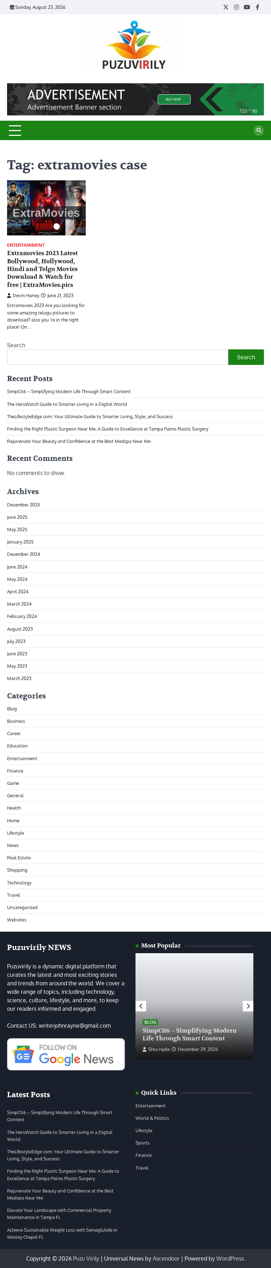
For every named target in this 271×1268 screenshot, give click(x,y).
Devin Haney (26, 295)
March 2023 (19, 678)
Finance (15, 771)
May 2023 (17, 666)
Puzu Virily (86, 1258)
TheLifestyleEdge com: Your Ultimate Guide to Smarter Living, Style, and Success (90, 416)
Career (14, 733)
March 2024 (19, 604)
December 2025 (23, 504)
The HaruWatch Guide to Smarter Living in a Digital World (67, 404)
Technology (19, 882)
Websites (16, 920)
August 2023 (20, 629)
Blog (12, 708)
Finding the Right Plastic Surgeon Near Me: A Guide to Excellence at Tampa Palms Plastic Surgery (107, 429)
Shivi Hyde (159, 1049)
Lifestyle (15, 833)
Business (16, 721)
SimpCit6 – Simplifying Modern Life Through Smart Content (69, 391)
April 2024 (18, 591)
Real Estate (19, 857)
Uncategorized (22, 907)
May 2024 (17, 579)
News (13, 845)
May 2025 (17, 529)
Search (16, 345)
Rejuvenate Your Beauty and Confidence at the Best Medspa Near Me (79, 441)
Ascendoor (166, 1258)
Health (14, 808)
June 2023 (17, 653)
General (15, 795)
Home (13, 820)
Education (17, 746)
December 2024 (23, 554)
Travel (13, 895)
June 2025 (17, 517)
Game (13, 783)
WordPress (230, 1258)
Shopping (17, 870)
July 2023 (16, 641)
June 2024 (17, 567)
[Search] (258, 130)
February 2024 (22, 616)
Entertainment (25, 245)
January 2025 (20, 542)
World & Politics (152, 1118)
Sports (143, 1143)
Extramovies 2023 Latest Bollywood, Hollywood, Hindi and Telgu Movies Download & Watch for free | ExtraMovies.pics (42, 269)
